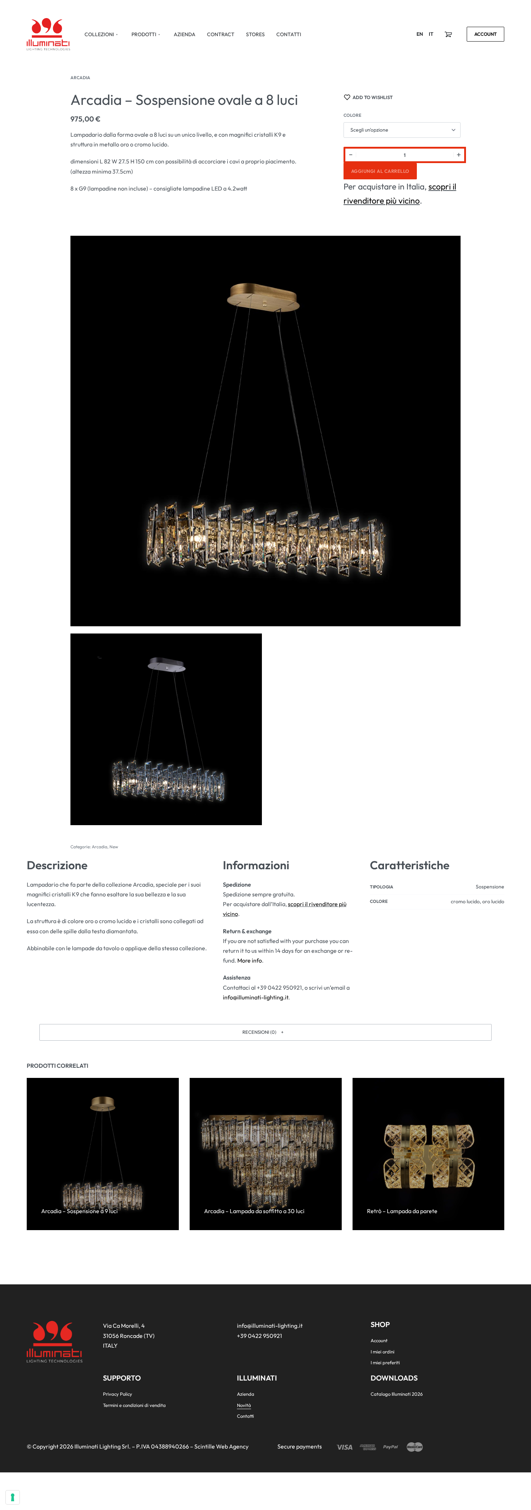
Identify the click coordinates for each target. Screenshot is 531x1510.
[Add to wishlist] (72, 1199)
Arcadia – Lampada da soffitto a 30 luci (254, 1211)
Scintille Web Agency (221, 1446)
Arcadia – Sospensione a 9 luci (79, 1211)
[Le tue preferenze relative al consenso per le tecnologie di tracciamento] (13, 1497)
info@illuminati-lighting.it (255, 997)
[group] (103, 1154)
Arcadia (80, 77)
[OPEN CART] (448, 34)
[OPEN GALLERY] (265, 431)
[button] (265, 1032)
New (113, 846)
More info (249, 960)
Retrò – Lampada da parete (402, 1211)
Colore (352, 115)
